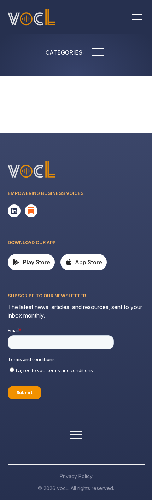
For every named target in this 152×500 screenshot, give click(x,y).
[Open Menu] (137, 17)
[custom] (14, 210)
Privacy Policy (76, 476)
